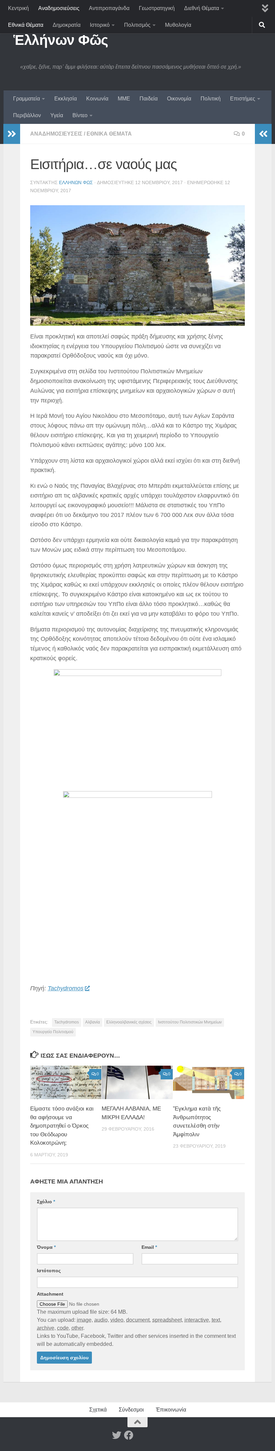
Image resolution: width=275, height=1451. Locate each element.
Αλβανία (92, 1022)
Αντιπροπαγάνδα (109, 8)
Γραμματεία (26, 98)
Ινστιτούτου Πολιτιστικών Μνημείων (190, 1022)
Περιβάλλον (27, 115)
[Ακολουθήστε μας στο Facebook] (128, 1435)
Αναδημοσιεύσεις (58, 8)
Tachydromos (66, 988)
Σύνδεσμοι (131, 1409)
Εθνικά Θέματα (25, 25)
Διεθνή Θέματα (201, 8)
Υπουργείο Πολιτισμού (53, 1031)
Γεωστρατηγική (157, 8)
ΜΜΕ (124, 98)
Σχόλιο (46, 1201)
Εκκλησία (65, 98)
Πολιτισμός (137, 25)
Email (149, 1247)
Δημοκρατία (66, 25)
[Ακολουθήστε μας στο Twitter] (116, 1435)
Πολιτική (211, 98)
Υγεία (56, 115)
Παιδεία (149, 98)
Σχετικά (98, 1409)
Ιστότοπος (49, 1270)
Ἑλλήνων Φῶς (60, 40)
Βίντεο (80, 115)
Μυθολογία (178, 25)
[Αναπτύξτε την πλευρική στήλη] (11, 134)
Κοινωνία (97, 98)
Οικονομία (179, 98)
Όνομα (46, 1247)
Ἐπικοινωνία (171, 1409)
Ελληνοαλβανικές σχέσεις (129, 1022)
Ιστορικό (100, 25)
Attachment (50, 1294)
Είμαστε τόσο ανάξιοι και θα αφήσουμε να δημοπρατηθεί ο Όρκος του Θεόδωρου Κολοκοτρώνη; (62, 1125)
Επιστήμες (242, 98)
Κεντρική (18, 8)
